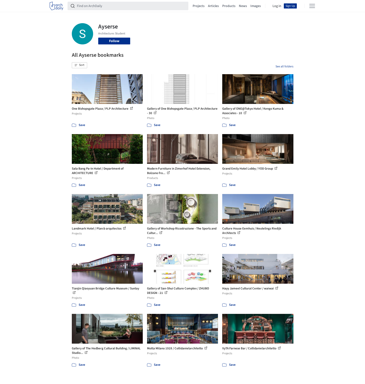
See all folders (284, 66)
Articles (213, 6)
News (243, 6)
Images (255, 6)
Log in (277, 6)
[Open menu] (312, 6)
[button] (79, 65)
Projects (199, 6)
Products (228, 6)
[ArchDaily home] (56, 6)
